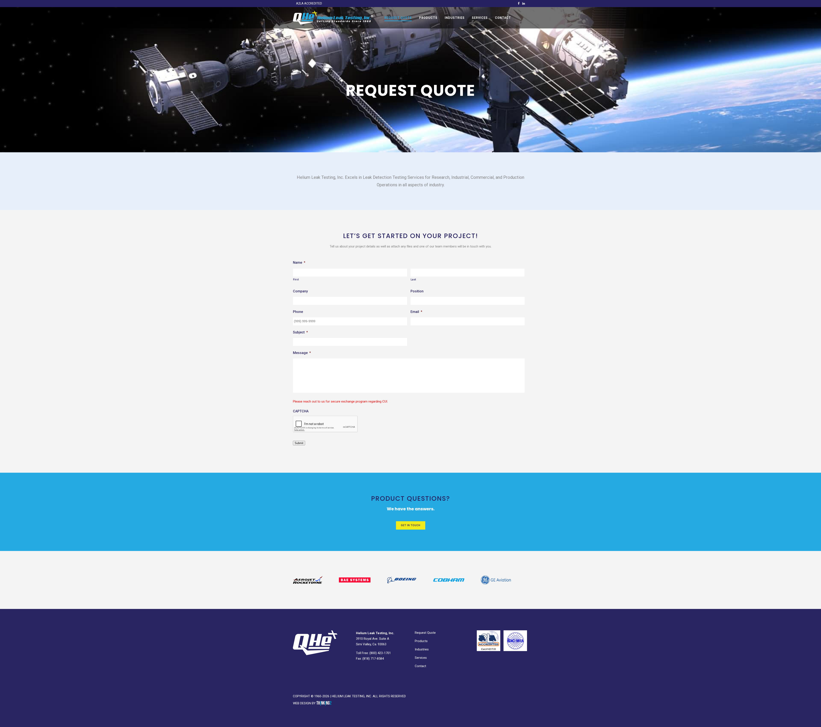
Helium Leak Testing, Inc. (352, 696)
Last (413, 279)
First (296, 279)
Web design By (304, 703)
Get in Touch (410, 525)
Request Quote (425, 633)
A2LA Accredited (309, 3)
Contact (420, 666)
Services (421, 658)
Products (421, 641)
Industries (422, 649)
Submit (299, 443)
